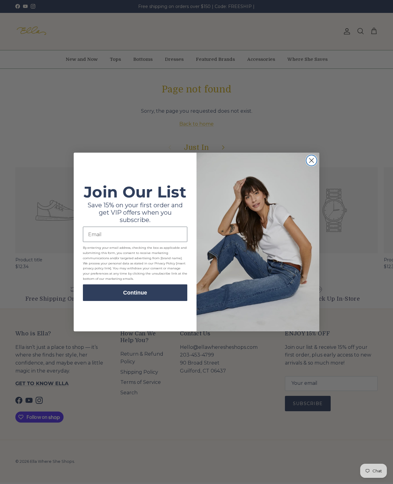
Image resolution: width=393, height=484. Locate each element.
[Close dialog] (311, 160)
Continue (135, 293)
